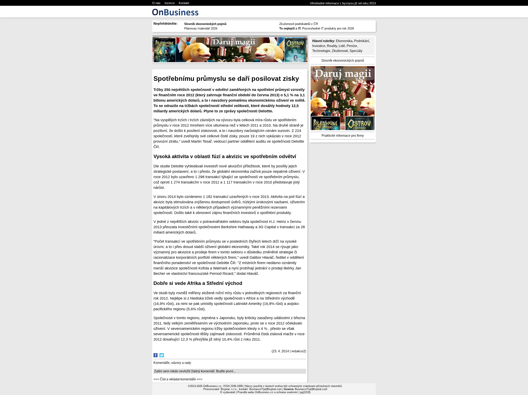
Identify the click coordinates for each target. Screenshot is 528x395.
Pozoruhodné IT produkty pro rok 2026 (316, 28)
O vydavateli (227, 392)
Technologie (321, 51)
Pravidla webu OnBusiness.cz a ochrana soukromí (267, 392)
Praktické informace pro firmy (343, 135)
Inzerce (170, 3)
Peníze (352, 46)
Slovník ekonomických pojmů (342, 60)
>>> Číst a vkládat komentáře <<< (177, 379)
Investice (318, 46)
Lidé (342, 46)
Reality (332, 46)
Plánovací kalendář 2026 (200, 28)
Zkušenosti (340, 51)
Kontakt (184, 3)
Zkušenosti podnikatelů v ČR (298, 24)
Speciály (356, 51)
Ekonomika (344, 41)
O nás (156, 3)
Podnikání (361, 41)
